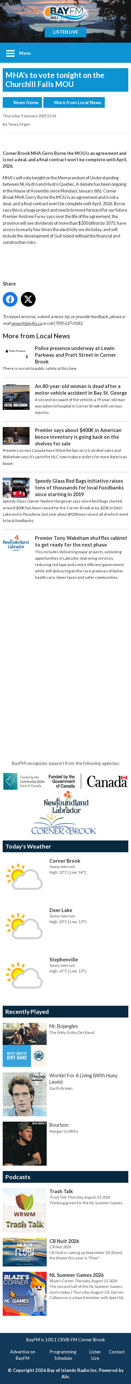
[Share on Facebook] (10, 299)
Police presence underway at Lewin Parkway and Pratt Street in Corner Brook (75, 354)
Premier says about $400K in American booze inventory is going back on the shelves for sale (78, 436)
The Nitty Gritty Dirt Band (71, 1032)
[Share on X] (28, 299)
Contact (117, 1351)
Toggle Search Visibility (118, 53)
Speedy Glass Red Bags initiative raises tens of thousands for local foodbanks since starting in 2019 (79, 487)
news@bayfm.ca (26, 323)
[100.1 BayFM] (65, 13)
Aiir (65, 1376)
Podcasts (17, 1176)
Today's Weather (28, 846)
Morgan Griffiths (63, 1131)
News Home (26, 102)
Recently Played (27, 1011)
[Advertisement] (65, 651)
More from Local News (77, 102)
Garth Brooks (61, 1088)
